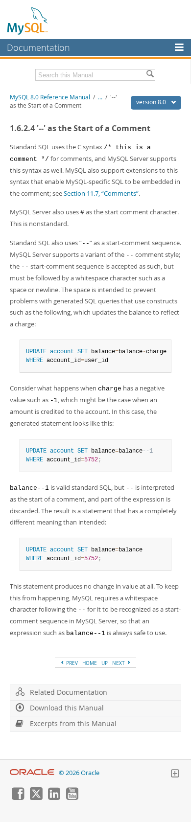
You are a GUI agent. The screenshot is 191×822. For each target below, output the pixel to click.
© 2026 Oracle (79, 773)
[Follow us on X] (36, 797)
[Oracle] (32, 773)
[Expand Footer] (174, 774)
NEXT (119, 663)
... (100, 97)
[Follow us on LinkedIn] (54, 797)
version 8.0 (151, 102)
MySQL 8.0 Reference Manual (50, 97)
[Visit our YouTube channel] (72, 797)
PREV (71, 663)
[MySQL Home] (28, 20)
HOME (89, 663)
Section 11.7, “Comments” (101, 193)
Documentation (38, 47)
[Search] (150, 74)
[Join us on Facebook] (17, 797)
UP (104, 663)
